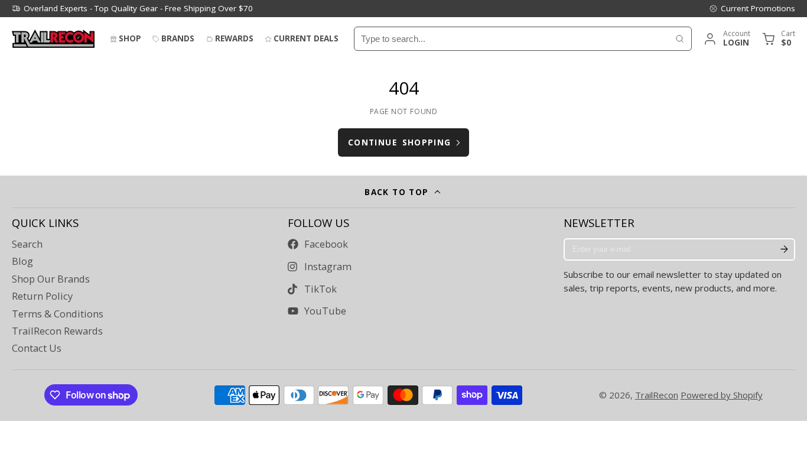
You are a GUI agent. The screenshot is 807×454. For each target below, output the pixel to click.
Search (27, 244)
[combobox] (511, 38)
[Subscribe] (784, 249)
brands (177, 38)
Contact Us (36, 348)
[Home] (53, 39)
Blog (22, 261)
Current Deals (306, 38)
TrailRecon (656, 395)
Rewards (234, 38)
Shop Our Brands (51, 279)
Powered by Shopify (722, 395)
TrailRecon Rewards (57, 331)
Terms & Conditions (57, 314)
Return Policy (42, 296)
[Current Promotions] (752, 8)
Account (726, 38)
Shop (130, 38)
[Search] (679, 38)
